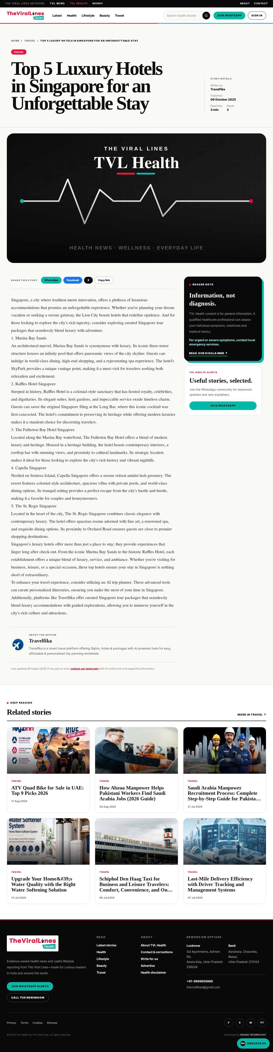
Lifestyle (88, 15)
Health (72, 15)
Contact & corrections (157, 952)
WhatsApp (51, 280)
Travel (119, 15)
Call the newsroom (27, 997)
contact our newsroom (85, 668)
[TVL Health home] (25, 15)
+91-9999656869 (200, 981)
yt (262, 1022)
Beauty (105, 15)
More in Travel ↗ (252, 714)
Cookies (38, 1022)
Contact (261, 3)
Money (98, 3)
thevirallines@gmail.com (203, 987)
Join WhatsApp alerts (30, 986)
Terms (24, 1022)
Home (15, 40)
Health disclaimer (153, 972)
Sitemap (52, 1022)
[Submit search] (206, 15)
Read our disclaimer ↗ (208, 353)
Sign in (257, 15)
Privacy (11, 1022)
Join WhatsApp (229, 15)
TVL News (57, 3)
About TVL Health (153, 945)
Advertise (148, 965)
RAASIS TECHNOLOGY (253, 1034)
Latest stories (106, 945)
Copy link (104, 280)
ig (251, 1022)
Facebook (73, 280)
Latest (57, 15)
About (245, 3)
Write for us (149, 959)
